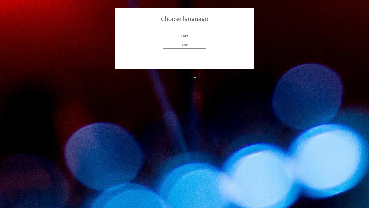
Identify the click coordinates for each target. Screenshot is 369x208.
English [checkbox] (184, 45)
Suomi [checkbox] (184, 36)
